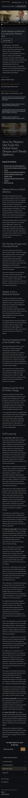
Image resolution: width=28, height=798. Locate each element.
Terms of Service (5, 794)
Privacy (3, 792)
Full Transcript (8, 183)
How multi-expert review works (10, 86)
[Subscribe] (23, 749)
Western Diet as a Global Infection (14, 166)
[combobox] (14, 6)
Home (2, 27)
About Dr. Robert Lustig (8, 79)
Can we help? (7, 41)
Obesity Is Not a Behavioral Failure (14, 172)
